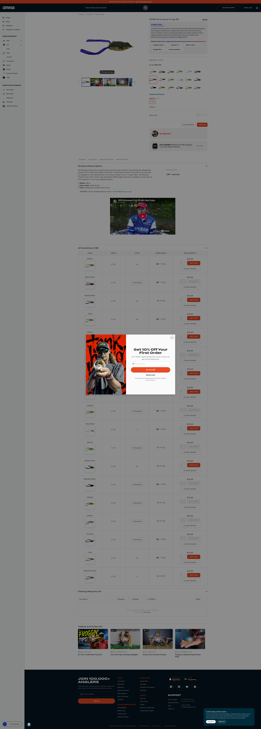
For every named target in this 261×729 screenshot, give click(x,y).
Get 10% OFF (150, 370)
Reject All (222, 721)
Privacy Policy (235, 718)
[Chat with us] (29, 724)
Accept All (211, 721)
